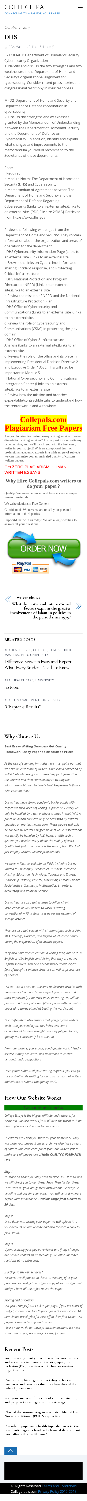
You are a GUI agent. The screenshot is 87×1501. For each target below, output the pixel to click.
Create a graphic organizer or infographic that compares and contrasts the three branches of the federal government (40, 1384)
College (40, 650)
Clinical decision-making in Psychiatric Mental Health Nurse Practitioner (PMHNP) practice (43, 1414)
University (39, 655)
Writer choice (28, 597)
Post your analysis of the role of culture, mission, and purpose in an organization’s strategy (40, 1400)
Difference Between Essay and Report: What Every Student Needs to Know (38, 665)
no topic (11, 687)
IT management (26, 700)
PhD (24, 655)
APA (11, 47)
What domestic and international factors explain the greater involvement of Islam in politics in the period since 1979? (40, 611)
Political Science (40, 47)
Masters (21, 47)
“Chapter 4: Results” (22, 707)
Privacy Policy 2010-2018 (56, 1491)
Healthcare (22, 680)
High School (60, 650)
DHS (10, 37)
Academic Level (17, 650)
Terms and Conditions (59, 1486)
